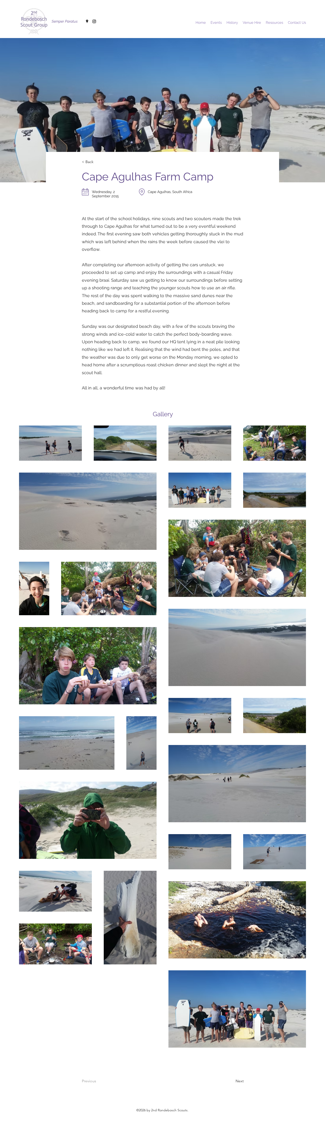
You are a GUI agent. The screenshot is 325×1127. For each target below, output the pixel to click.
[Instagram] (94, 21)
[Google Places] (87, 21)
